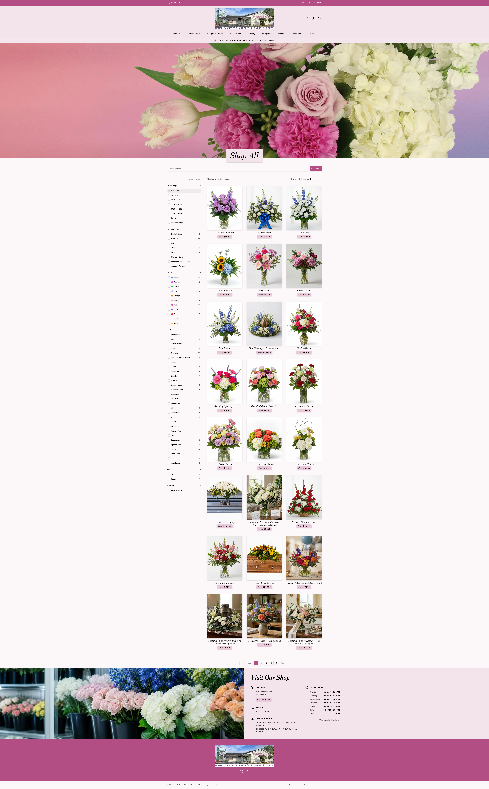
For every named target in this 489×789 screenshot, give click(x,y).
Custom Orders (193, 33)
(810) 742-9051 (175, 3)
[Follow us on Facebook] (247, 771)
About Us (306, 3)
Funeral (281, 33)
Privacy (298, 785)
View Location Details (328, 720)
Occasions (296, 33)
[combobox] (310, 179)
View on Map (264, 699)
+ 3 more (294, 723)
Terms (291, 785)
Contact (317, 3)
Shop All (176, 33)
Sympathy (266, 33)
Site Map (319, 785)
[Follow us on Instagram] (241, 771)
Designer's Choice (215, 33)
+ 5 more (259, 731)
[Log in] (313, 18)
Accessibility (308, 785)
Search (317, 169)
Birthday (251, 33)
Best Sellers (235, 33)
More (312, 33)
